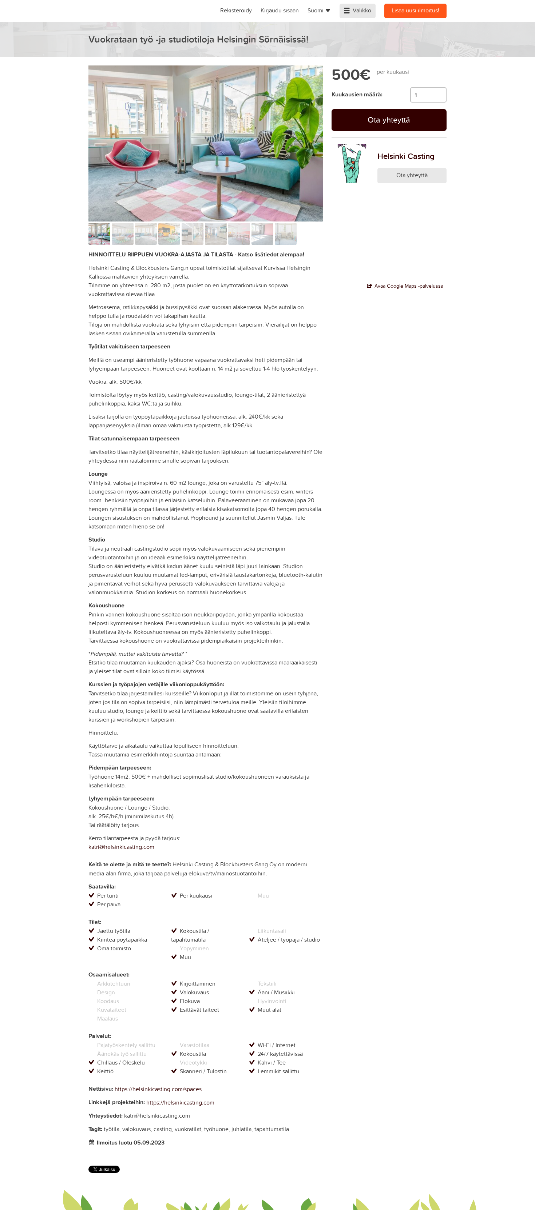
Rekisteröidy (236, 10)
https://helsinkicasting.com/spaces (158, 1089)
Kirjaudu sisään (280, 10)
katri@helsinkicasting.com (121, 847)
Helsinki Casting (406, 156)
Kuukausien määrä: (357, 94)
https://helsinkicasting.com (180, 1102)
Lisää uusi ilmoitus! (415, 10)
